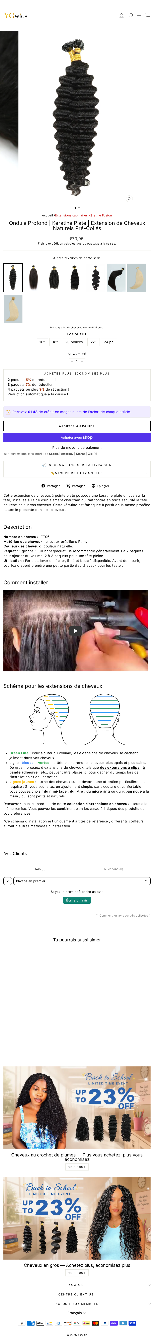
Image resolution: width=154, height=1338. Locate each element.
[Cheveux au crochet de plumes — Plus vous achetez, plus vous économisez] (77, 1107)
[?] (95, 453)
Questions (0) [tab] (113, 869)
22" (93, 342)
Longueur (77, 334)
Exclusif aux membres (76, 1304)
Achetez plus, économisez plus (76, 373)
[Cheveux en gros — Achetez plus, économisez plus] (77, 1218)
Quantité (77, 354)
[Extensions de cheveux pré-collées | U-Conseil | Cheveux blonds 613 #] (13, 309)
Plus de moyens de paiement (76, 448)
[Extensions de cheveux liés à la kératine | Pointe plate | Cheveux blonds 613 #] (136, 277)
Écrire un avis (77, 900)
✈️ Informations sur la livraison (77, 465)
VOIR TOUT (77, 1166)
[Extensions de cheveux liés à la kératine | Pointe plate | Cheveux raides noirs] (116, 277)
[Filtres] (7, 881)
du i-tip (76, 791)
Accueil (47, 215)
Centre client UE (76, 1294)
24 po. (109, 342)
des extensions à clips (120, 767)
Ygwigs (76, 1284)
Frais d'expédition (50, 243)
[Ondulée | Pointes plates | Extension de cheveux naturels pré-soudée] (95, 277)
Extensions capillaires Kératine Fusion (83, 215)
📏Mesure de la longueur (77, 473)
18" (55, 342)
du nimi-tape (55, 791)
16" (42, 342)
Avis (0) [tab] (40, 869)
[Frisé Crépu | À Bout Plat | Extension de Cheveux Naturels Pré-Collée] (54, 277)
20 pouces (74, 342)
